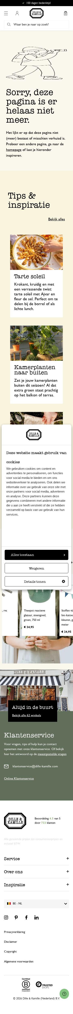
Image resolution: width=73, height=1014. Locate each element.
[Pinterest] (16, 917)
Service (12, 858)
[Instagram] (6, 917)
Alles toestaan (22, 555)
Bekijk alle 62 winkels (26, 715)
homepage (13, 150)
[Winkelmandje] (65, 13)
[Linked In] (36, 917)
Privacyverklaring (14, 932)
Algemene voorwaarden (18, 961)
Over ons (13, 871)
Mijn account (17, 13)
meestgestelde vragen (52, 754)
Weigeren (36, 568)
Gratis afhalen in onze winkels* (38, 3)
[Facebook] (26, 917)
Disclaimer (10, 941)
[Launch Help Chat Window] (64, 994)
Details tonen (35, 582)
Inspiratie (14, 884)
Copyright (10, 951)
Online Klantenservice (19, 778)
